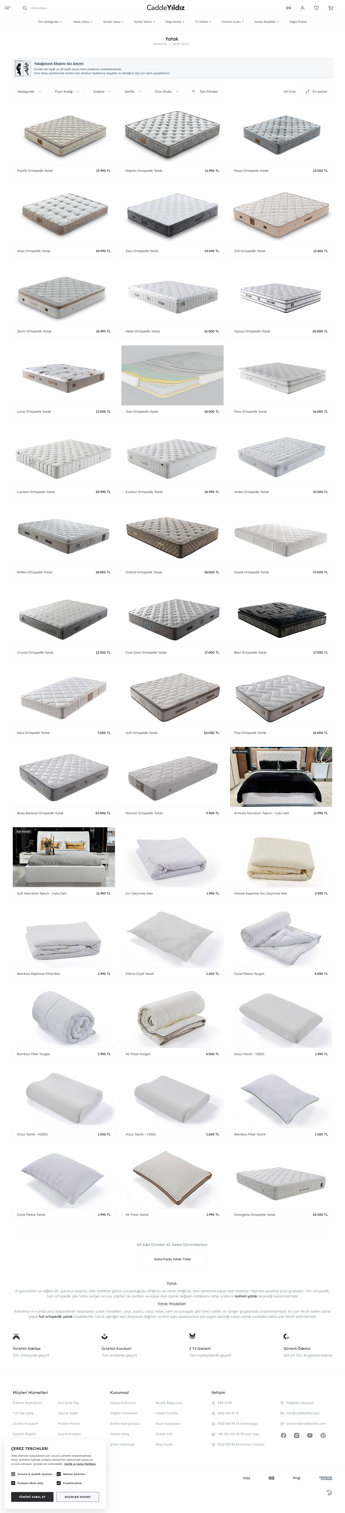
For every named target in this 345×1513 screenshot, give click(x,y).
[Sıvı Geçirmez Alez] (172, 857)
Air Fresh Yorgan (138, 1054)
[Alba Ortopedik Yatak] (64, 697)
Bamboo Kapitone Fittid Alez (38, 974)
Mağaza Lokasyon (300, 1403)
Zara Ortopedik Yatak (142, 251)
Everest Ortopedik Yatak (144, 492)
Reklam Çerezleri (74, 1474)
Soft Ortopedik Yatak (142, 733)
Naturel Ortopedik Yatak (144, 813)
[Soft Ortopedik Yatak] (172, 697)
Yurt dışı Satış (23, 1413)
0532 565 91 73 (228, 1413)
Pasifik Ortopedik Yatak (35, 171)
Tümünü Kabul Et (32, 1496)
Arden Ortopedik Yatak (251, 492)
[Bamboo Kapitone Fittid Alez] (64, 937)
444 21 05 (224, 1403)
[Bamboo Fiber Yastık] (281, 1098)
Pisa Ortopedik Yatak (250, 733)
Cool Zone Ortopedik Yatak (146, 652)
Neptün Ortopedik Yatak (144, 171)
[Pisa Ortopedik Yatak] (281, 697)
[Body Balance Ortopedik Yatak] (64, 777)
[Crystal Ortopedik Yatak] (64, 616)
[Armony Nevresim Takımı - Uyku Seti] (281, 777)
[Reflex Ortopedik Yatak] (64, 536)
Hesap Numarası (123, 1403)
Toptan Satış (119, 1434)
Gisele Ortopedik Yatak (251, 572)
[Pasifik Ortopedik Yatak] (64, 134)
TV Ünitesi (201, 22)
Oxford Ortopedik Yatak (144, 572)
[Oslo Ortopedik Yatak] (172, 375)
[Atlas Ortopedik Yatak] (64, 215)
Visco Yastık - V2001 (141, 1134)
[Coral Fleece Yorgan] (281, 937)
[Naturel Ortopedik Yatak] (172, 777)
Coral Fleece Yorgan (249, 974)
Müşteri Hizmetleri (123, 1413)
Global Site (164, 1434)
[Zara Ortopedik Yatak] (172, 215)
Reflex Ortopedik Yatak (34, 572)
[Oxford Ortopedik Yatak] (172, 536)
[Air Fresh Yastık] (172, 1178)
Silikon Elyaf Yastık (140, 974)
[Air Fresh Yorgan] (172, 1018)
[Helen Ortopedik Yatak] (172, 295)
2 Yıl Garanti (199, 1348)
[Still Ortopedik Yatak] (281, 215)
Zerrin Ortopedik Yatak (34, 331)
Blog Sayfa (164, 1444)
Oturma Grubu (231, 22)
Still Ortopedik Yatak (250, 251)
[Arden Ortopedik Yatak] (281, 456)
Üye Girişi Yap (68, 1403)
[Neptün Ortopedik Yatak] (172, 134)
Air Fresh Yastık (137, 1215)
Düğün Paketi (298, 22)
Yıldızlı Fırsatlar (167, 1413)
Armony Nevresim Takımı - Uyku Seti (261, 813)
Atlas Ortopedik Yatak (34, 251)
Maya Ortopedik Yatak (251, 171)
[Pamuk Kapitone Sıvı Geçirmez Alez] (281, 857)
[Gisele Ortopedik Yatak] (281, 536)
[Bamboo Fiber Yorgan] (64, 1018)
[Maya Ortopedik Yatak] (281, 134)
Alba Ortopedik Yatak (33, 733)
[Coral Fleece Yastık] (64, 1178)
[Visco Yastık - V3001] (281, 1018)
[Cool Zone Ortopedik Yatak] (172, 616)
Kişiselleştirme (72, 1483)
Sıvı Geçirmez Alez (139, 893)
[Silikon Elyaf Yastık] (172, 937)
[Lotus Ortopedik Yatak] (64, 375)
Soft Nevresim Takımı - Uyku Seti (41, 893)
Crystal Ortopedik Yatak (35, 652)
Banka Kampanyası (125, 1424)
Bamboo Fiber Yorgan (33, 1054)
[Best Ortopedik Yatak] (281, 616)
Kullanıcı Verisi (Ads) (30, 1483)
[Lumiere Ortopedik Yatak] (64, 456)
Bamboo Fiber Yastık (250, 1134)
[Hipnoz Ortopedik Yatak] (281, 295)
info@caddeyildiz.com (303, 1413)
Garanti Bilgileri (24, 1434)
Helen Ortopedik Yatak (143, 331)
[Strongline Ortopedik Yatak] (281, 1178)
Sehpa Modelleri (265, 22)
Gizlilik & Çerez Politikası (80, 1463)
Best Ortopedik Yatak (250, 652)
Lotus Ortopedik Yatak (34, 412)
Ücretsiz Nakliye (27, 1348)
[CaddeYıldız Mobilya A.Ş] (165, 8)
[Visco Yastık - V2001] (172, 1098)
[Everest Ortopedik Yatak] (172, 456)
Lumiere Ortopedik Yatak (36, 492)
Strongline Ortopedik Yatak (254, 1215)
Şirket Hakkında (122, 1444)
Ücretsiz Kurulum (116, 1348)
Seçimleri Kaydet (78, 1496)
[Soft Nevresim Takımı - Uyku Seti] (64, 857)
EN (288, 8)
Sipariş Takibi (68, 1413)
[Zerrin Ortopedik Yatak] (64, 295)
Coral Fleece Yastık (31, 1215)
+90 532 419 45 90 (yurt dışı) (238, 1434)
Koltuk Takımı (143, 22)
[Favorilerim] (316, 8)
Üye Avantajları (69, 1434)
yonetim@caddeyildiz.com (306, 1424)
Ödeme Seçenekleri (27, 1403)
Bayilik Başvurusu (169, 1403)
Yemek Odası (112, 22)
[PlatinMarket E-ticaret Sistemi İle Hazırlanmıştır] (329, 1493)
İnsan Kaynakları (168, 1424)
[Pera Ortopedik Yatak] (281, 375)
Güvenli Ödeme (297, 1348)
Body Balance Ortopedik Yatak (40, 813)
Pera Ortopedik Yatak (250, 412)
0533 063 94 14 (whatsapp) (237, 1424)
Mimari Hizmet (69, 1424)
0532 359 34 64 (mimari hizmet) (240, 1444)
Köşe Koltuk (173, 22)
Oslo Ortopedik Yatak (142, 412)
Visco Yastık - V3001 (249, 1054)
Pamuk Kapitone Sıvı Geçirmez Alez (260, 893)
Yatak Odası (81, 22)
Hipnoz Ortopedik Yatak (252, 331)
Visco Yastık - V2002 (32, 1134)
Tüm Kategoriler (48, 22)
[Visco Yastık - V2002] (64, 1098)
